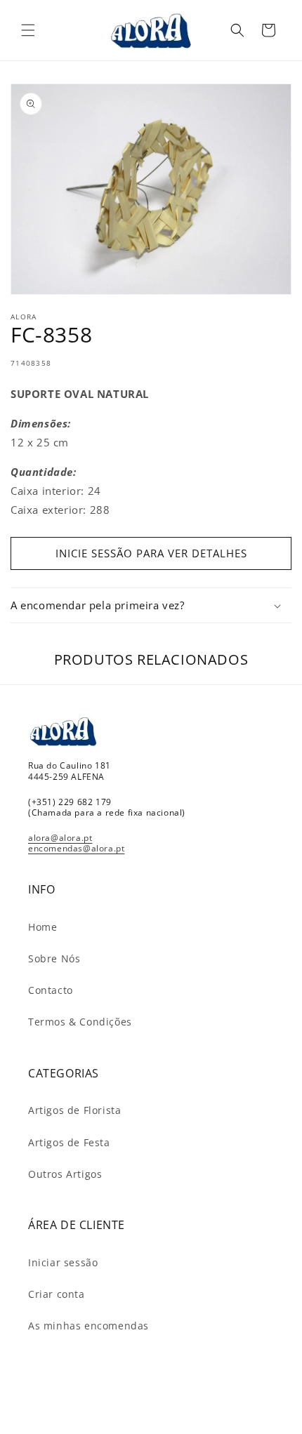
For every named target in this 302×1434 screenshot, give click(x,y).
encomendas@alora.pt (76, 848)
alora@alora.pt (60, 838)
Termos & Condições (80, 1021)
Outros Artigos (65, 1174)
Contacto (50, 990)
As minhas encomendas (88, 1325)
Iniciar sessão (63, 1262)
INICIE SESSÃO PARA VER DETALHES (151, 553)
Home (42, 927)
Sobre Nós (54, 958)
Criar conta (56, 1294)
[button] (28, 30)
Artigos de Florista (74, 1110)
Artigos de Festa (69, 1142)
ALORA (168, 1421)
